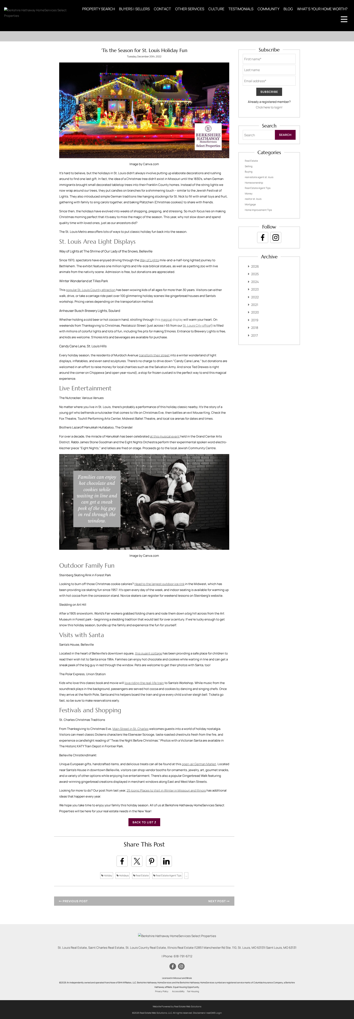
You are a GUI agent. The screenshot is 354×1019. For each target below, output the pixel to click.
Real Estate (142, 875)
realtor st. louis (253, 199)
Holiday (107, 875)
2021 (254, 304)
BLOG (288, 8)
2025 (255, 274)
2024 (255, 281)
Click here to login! (269, 107)
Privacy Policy (161, 991)
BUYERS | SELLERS (134, 8)
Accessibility (178, 991)
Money (248, 193)
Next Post (217, 901)
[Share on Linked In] (166, 861)
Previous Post (75, 901)
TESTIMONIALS (240, 8)
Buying (248, 171)
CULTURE (216, 8)
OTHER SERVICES (189, 8)
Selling (248, 166)
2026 (255, 266)
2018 (254, 327)
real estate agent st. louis (259, 177)
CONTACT (162, 8)
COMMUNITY (268, 8)
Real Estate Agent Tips (168, 875)
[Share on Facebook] (122, 861)
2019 (254, 320)
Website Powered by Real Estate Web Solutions (177, 1006)
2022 (255, 297)
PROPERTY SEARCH (98, 8)
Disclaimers (199, 1012)
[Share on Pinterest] (151, 861)
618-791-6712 (183, 956)
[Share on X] (136, 861)
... (186, 875)
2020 (255, 312)
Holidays (124, 875)
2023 (255, 289)
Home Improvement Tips (258, 210)
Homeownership (254, 182)
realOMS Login (214, 1012)
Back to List (143, 822)
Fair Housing (193, 991)
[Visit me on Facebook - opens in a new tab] (262, 237)
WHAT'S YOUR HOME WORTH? (322, 8)
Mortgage (250, 204)
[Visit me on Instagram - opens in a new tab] (275, 237)
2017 (254, 335)
